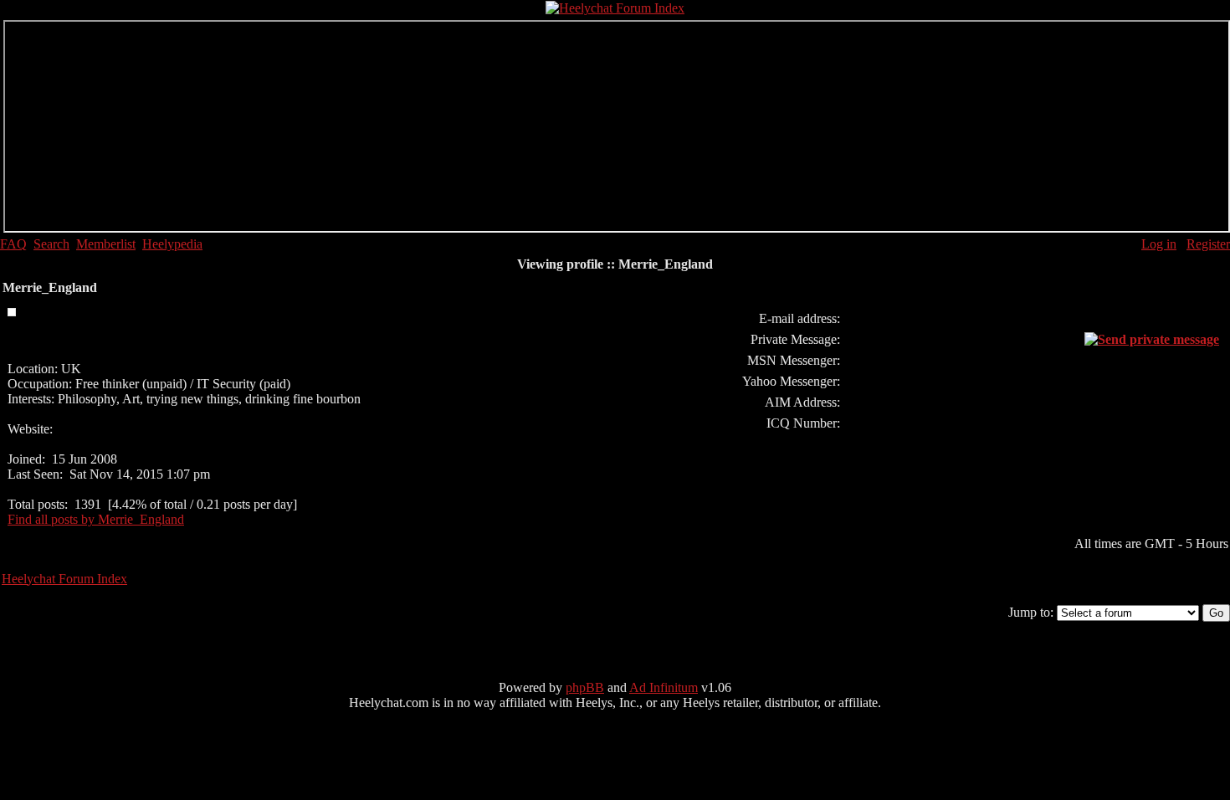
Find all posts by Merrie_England (96, 519)
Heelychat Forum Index (64, 579)
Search (51, 244)
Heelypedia (172, 244)
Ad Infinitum (663, 687)
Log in (1158, 244)
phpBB (585, 687)
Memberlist (106, 244)
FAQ (13, 244)
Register (1208, 244)
